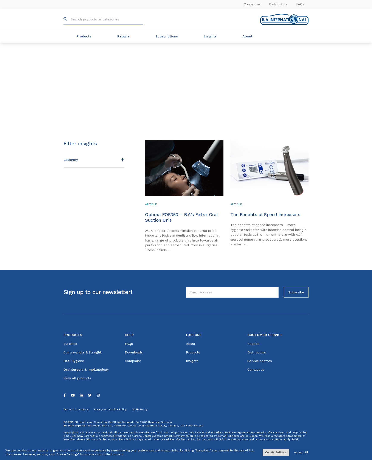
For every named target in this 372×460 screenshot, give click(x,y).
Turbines (70, 344)
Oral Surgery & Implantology (86, 370)
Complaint (133, 361)
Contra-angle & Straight (82, 352)
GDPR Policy (139, 409)
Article (151, 204)
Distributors (278, 4)
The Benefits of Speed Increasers (265, 214)
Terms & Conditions (76, 409)
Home (67, 47)
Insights (210, 36)
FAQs (300, 4)
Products (83, 36)
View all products (77, 378)
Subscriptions (166, 36)
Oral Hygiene (74, 361)
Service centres (259, 361)
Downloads (134, 352)
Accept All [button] (301, 452)
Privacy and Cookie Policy (110, 409)
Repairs (123, 36)
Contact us (252, 4)
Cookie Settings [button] (276, 452)
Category (71, 160)
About (247, 36)
